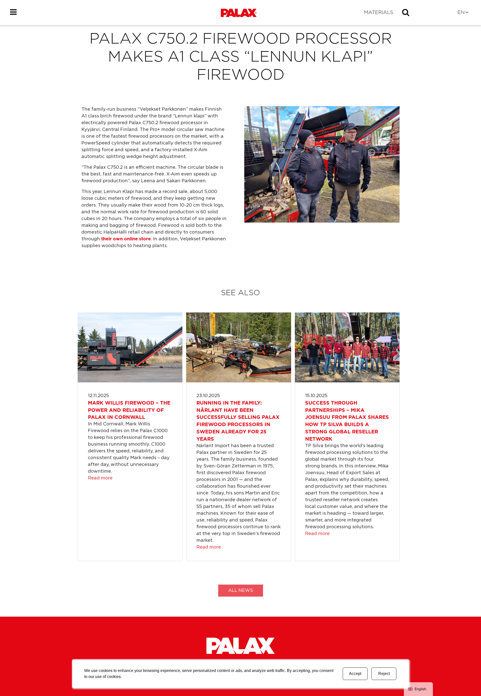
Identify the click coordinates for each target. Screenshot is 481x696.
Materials (378, 12)
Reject (384, 673)
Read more (100, 478)
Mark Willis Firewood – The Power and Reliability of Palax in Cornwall (129, 410)
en (461, 12)
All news (240, 590)
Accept (355, 673)
